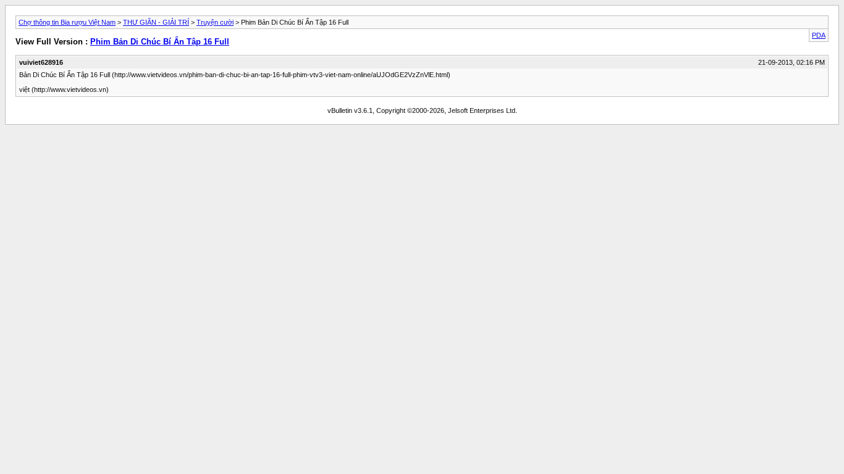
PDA (818, 35)
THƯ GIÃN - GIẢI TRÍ (156, 22)
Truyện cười (215, 22)
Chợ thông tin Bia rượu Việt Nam (67, 22)
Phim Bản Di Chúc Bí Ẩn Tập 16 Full (159, 41)
